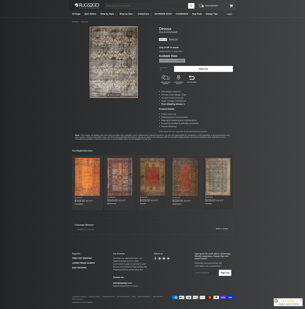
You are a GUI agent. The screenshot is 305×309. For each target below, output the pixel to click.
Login (229, 14)
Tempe (208, 203)
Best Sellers (90, 14)
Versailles (79, 204)
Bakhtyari (177, 204)
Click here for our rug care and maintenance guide (183, 131)
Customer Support (79, 296)
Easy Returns (158, 296)
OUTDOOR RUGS (163, 14)
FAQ (133, 296)
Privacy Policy (94, 296)
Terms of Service (123, 296)
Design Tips (212, 14)
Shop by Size (126, 14)
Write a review (222, 229)
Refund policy (77, 299)
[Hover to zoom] (113, 62)
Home (75, 22)
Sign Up (225, 272)
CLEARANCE (182, 14)
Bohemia (111, 203)
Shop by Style (107, 14)
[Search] (191, 6)
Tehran (143, 203)
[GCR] (276, 301)
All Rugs (76, 14)
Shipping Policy (108, 296)
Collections (144, 14)
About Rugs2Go (144, 296)
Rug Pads (197, 14)
